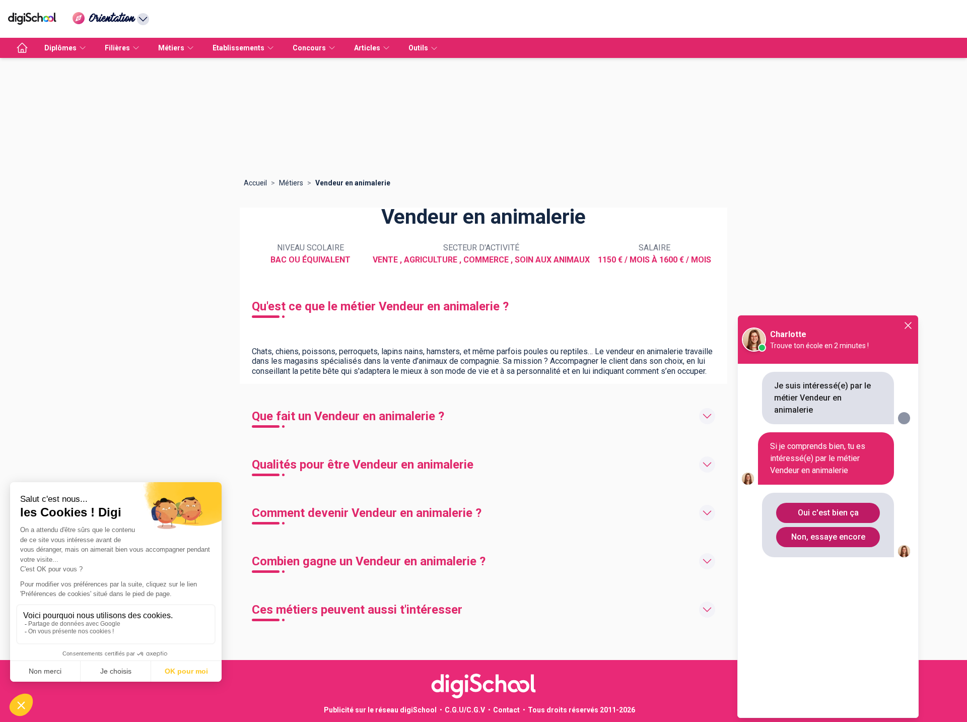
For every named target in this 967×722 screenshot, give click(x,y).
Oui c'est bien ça (828, 512)
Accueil (255, 183)
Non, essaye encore (828, 537)
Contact (506, 710)
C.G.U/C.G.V (465, 710)
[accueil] (22, 48)
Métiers (291, 183)
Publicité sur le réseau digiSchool (380, 710)
